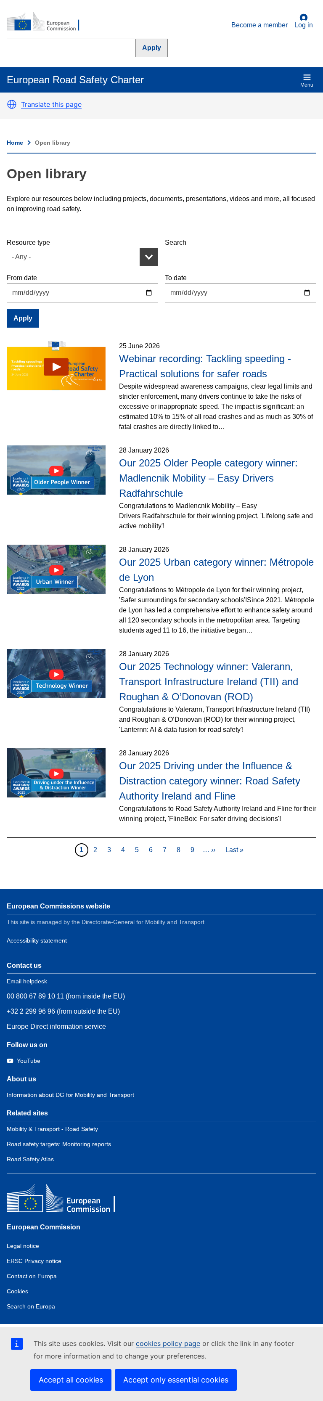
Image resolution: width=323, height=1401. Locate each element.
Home (15, 142)
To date (176, 277)
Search (175, 242)
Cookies (17, 1291)
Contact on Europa (32, 1276)
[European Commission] (47, 22)
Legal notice (23, 1245)
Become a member (259, 25)
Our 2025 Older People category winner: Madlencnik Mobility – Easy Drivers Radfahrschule (208, 478)
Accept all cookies (71, 1379)
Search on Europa (31, 1306)
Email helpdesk (27, 981)
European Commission (43, 1227)
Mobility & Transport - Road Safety (52, 1129)
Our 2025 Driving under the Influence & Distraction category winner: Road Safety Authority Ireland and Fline (209, 781)
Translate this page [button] (51, 104)
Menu (306, 85)
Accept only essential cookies (175, 1379)
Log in (303, 25)
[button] (12, 104)
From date (22, 277)
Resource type (28, 242)
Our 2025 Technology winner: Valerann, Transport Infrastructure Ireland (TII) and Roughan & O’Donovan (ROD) (208, 681)
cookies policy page (168, 1343)
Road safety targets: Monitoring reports (59, 1144)
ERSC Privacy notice (34, 1261)
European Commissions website (58, 906)
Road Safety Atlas (30, 1159)
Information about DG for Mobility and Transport (70, 1094)
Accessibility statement (37, 940)
